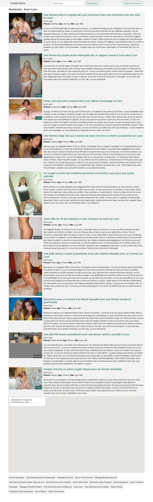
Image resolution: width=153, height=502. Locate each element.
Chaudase (13, 487)
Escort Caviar (116, 487)
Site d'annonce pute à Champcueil (40, 477)
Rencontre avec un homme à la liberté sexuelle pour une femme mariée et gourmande (87, 301)
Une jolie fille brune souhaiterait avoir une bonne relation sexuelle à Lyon (86, 334)
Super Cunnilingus (56, 491)
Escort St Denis (136, 482)
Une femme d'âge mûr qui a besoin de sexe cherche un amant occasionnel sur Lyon (93, 135)
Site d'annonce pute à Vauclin (58, 482)
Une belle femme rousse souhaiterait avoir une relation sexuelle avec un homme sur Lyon (93, 255)
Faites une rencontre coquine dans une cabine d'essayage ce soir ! (83, 100)
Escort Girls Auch (80, 482)
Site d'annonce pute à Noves (97, 487)
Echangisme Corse (65, 477)
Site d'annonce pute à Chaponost (58, 487)
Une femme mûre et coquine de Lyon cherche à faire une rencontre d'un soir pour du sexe (92, 16)
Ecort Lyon (78, 487)
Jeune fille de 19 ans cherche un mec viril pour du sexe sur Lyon (81, 218)
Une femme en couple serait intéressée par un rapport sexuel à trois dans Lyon (90, 55)
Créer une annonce (132, 3)
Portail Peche (17, 3)
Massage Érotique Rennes (106, 477)
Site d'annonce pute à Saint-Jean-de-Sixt (26, 482)
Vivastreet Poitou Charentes (21, 491)
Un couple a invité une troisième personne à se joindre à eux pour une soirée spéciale (89, 175)
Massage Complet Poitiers (31, 487)
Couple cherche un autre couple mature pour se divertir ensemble (83, 369)
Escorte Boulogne (16, 477)
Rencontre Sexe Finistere (101, 482)
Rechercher (92, 3)
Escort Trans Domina (84, 477)
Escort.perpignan (121, 482)
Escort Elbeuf (40, 491)
